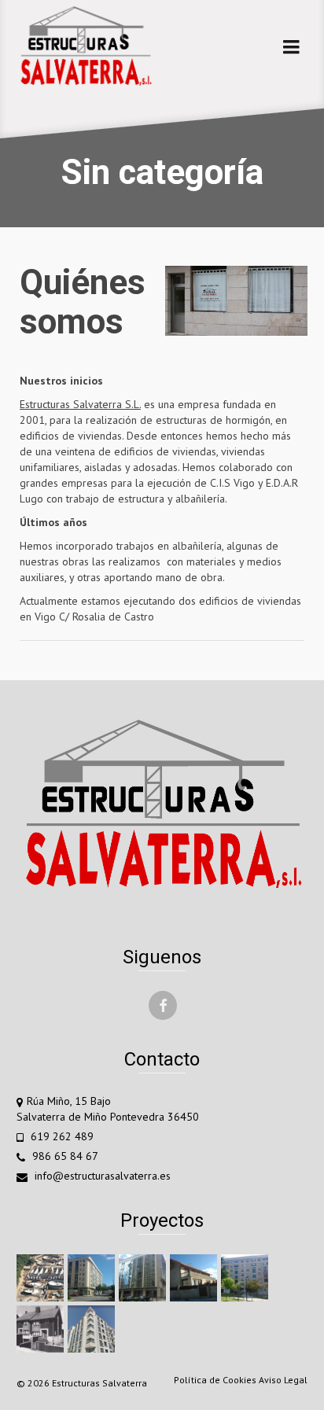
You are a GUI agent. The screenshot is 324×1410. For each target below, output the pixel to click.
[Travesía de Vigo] (246, 1277)
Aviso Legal (283, 1380)
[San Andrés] (42, 1329)
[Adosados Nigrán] (195, 1277)
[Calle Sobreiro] (144, 1277)
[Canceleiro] (93, 1329)
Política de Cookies (215, 1380)
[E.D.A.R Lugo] (42, 1277)
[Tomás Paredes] (93, 1277)
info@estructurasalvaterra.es (101, 1176)
